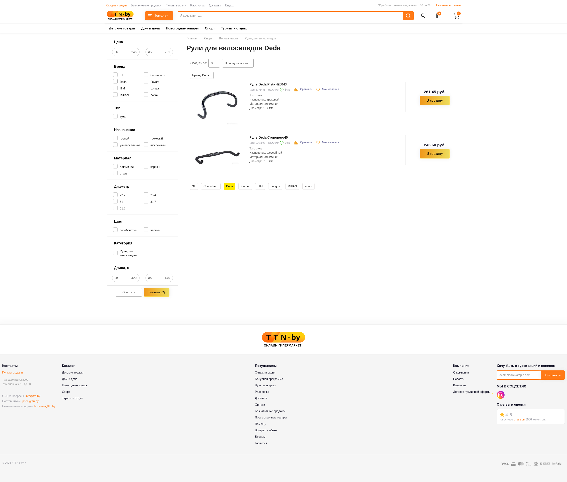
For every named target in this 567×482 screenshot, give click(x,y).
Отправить (553, 375)
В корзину (435, 100)
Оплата (260, 404)
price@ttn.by (30, 401)
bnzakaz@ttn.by (44, 406)
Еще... (229, 5)
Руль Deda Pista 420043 (268, 84)
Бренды (260, 436)
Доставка (215, 5)
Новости (458, 379)
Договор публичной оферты (471, 391)
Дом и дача (150, 28)
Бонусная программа (269, 379)
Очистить (128, 292)
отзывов (519, 419)
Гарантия (261, 443)
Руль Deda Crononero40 (268, 137)
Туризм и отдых (234, 28)
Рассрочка (197, 5)
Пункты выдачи (175, 5)
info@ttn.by (32, 396)
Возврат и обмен (266, 430)
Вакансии (459, 385)
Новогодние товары (182, 28)
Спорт (210, 28)
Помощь (260, 424)
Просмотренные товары (271, 417)
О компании (461, 372)
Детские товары (122, 28)
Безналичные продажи (146, 5)
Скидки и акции (116, 5)
